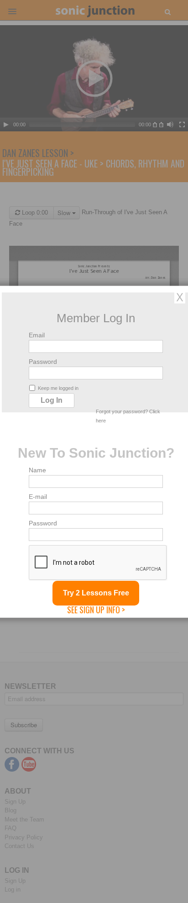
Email (37, 334)
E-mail (38, 496)
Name (37, 469)
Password (43, 361)
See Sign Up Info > (96, 609)
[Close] (179, 296)
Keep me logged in (58, 387)
